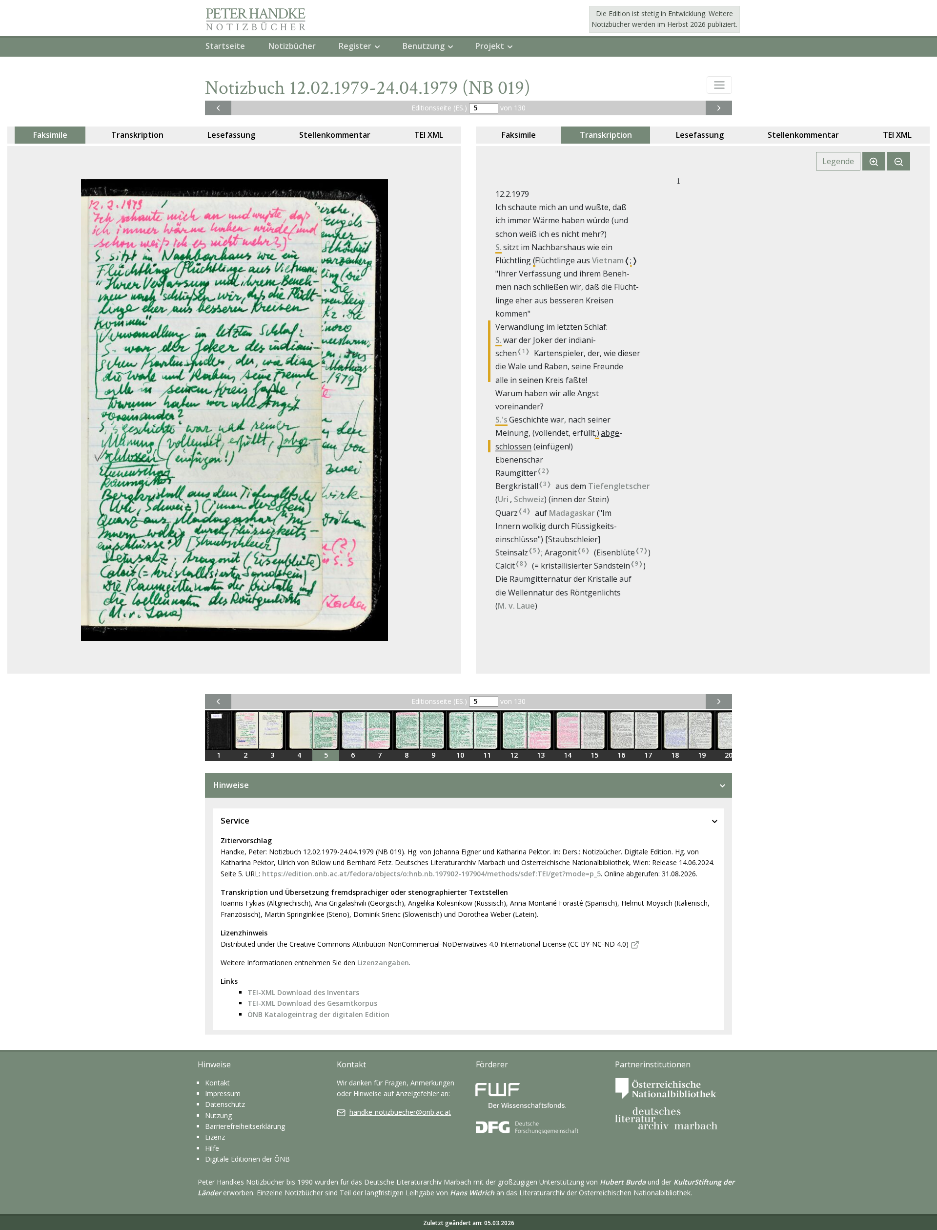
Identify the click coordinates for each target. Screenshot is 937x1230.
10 (460, 755)
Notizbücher (292, 46)
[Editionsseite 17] (648, 730)
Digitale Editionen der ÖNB (247, 1159)
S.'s (501, 419)
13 (541, 755)
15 (594, 755)
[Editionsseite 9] (433, 730)
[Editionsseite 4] (299, 730)
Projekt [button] (489, 46)
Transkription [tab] (137, 134)
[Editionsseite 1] (218, 730)
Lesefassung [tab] (231, 134)
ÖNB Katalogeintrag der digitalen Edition (318, 1014)
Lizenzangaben (383, 962)
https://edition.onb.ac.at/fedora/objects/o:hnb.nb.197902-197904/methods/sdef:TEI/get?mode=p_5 (431, 873)
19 (702, 755)
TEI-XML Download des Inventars (303, 992)
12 (514, 755)
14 (567, 755)
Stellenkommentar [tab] (334, 134)
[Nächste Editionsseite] (719, 108)
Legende (838, 161)
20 (729, 755)
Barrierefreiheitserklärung (245, 1126)
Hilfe (212, 1148)
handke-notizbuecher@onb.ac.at (400, 1112)
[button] (719, 85)
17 (648, 755)
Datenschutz (225, 1104)
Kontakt (217, 1082)
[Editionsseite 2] (245, 730)
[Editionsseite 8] (406, 730)
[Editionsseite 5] (326, 730)
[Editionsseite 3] (272, 730)
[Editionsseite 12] (514, 730)
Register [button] (355, 46)
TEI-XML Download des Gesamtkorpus (312, 1003)
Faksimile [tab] (50, 134)
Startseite (225, 46)
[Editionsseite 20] (728, 730)
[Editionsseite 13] (540, 730)
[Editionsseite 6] (353, 730)
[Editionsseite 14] (567, 730)
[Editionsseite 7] (379, 730)
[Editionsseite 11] (487, 730)
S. (498, 247)
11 (487, 755)
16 (621, 755)
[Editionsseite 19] (701, 730)
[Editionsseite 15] (594, 730)
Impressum (223, 1093)
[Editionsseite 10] (460, 730)
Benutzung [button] (424, 46)
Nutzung (218, 1115)
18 (675, 755)
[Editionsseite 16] (621, 730)
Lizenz (215, 1137)
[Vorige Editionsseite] (218, 108)
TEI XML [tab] (428, 134)
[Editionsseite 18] (675, 730)
